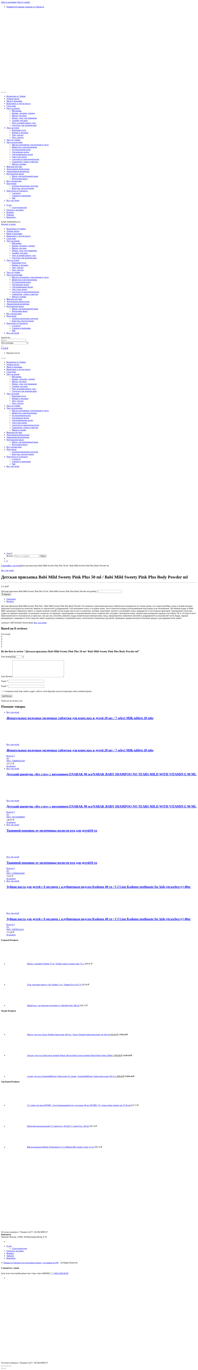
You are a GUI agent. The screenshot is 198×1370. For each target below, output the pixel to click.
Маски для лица (19, 115)
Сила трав (11, 106)
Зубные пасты (12, 99)
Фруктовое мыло (19, 179)
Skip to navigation (9, 2)
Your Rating (6, 657)
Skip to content (23, 2)
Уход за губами (13, 140)
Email (4, 686)
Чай (13, 198)
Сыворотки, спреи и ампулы (25, 162)
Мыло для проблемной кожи (25, 176)
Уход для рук (18, 137)
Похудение (11, 183)
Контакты (10, 217)
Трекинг (10, 215)
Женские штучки (14, 166)
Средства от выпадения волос (25, 159)
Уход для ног (18, 135)
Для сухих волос (19, 157)
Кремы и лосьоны (20, 132)
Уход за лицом (13, 108)
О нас (9, 205)
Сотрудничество (19, 207)
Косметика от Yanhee (16, 96)
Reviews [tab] (10, 601)
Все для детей (12, 200)
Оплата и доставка (15, 210)
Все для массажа (14, 181)
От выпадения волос (21, 149)
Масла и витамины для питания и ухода (30, 145)
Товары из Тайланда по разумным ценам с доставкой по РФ (30, 1263)
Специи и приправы (21, 195)
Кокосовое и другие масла (18, 103)
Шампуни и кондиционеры (24, 147)
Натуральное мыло (15, 174)
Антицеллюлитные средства (25, 186)
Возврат (10, 212)
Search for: (5, 337)
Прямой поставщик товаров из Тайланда (25, 7)
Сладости (16, 193)
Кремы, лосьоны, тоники (23, 113)
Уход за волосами (14, 142)
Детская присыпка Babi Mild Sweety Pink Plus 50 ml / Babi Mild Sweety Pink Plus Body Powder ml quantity (48, 591)
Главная (4, 565)
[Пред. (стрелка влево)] (2, 1368)
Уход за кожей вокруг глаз (24, 123)
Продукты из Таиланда (17, 191)
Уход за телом (12, 128)
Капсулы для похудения (23, 188)
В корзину (6, 594)
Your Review (6, 676)
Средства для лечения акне (24, 125)
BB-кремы (16, 111)
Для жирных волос (20, 152)
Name (4, 681)
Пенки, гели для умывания (24, 118)
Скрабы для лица (20, 120)
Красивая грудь (19, 130)
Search (9, 553)
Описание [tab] (11, 599)
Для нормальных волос (22, 154)
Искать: (9, 556)
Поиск (43, 556)
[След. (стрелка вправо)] (5, 1368)
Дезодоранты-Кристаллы (17, 169)
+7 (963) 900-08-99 (59, 1273)
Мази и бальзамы (14, 101)
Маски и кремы (19, 164)
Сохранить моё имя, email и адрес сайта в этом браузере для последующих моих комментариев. (48, 691)
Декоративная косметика (17, 171)
